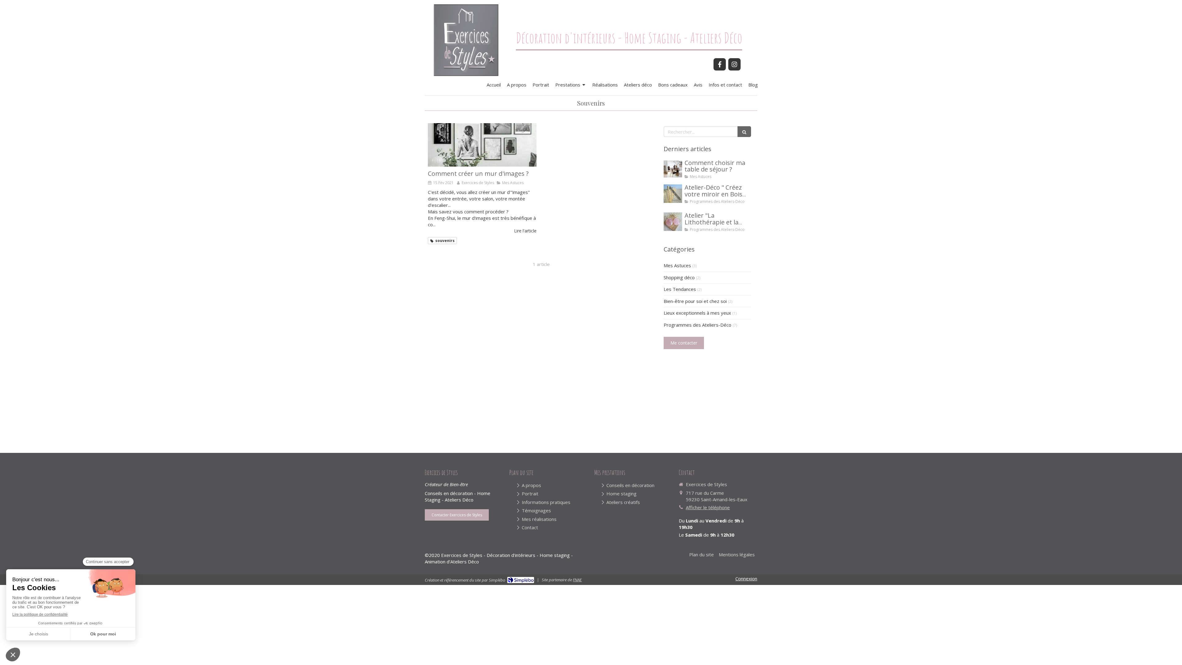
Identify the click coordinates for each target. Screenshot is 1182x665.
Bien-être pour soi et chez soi (695, 301)
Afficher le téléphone (708, 507)
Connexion (746, 578)
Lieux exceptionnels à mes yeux (697, 313)
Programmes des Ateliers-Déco (697, 325)
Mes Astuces (677, 265)
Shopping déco (679, 277)
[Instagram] (734, 64)
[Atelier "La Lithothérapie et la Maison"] (673, 221)
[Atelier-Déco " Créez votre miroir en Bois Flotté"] (673, 193)
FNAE (577, 579)
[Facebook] (720, 64)
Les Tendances (680, 289)
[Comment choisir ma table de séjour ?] (673, 169)
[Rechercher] (744, 131)
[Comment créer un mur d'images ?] (482, 145)
